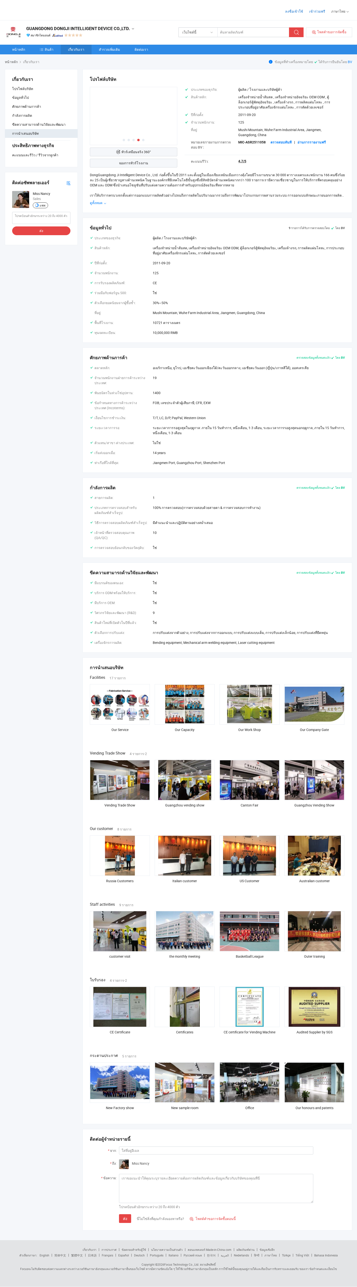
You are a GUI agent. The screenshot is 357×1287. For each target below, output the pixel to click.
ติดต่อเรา (141, 49)
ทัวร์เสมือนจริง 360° (136, 151)
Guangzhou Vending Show (314, 805)
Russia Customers (120, 881)
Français (107, 1255)
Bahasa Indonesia (326, 1255)
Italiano (173, 1255)
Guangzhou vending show (184, 805)
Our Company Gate (314, 729)
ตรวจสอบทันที (281, 142)
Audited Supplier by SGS (314, 1032)
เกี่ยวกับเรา (76, 49)
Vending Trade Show (119, 805)
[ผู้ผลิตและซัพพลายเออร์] (36, 9)
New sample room (184, 1107)
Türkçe (286, 1255)
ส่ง (41, 230)
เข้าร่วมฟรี (317, 11)
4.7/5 (242, 161)
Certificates (184, 1032)
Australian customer (314, 881)
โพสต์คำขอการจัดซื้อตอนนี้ (213, 1218)
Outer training (314, 956)
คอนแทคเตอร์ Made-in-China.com (209, 1250)
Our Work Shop (249, 729)
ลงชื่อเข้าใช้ (294, 11)
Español (123, 1255)
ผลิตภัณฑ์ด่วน (246, 1250)
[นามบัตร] (68, 183)
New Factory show (120, 1107)
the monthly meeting (184, 956)
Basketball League (250, 956)
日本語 (92, 1255)
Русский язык (193, 1255)
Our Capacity (185, 729)
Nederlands (241, 1255)
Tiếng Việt (302, 1255)
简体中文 (60, 1255)
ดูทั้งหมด (96, 202)
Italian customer (184, 881)
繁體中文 (77, 1255)
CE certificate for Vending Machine (249, 1032)
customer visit (119, 956)
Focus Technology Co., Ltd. (181, 1264)
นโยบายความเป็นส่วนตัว (167, 1250)
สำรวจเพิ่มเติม (109, 49)
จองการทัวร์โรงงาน (133, 163)
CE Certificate (120, 1032)
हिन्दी (256, 1255)
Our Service (119, 729)
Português (156, 1255)
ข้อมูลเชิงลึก (267, 1250)
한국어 (211, 1255)
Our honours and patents (314, 1107)
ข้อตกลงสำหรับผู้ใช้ (134, 1250)
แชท (42, 205)
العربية (225, 1255)
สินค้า (49, 49)
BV (350, 61)
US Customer (249, 881)
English (44, 1255)
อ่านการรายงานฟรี (312, 142)
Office (249, 1107)
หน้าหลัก (18, 49)
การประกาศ (109, 1250)
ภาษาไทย (270, 1255)
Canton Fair (249, 805)
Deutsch (139, 1255)
